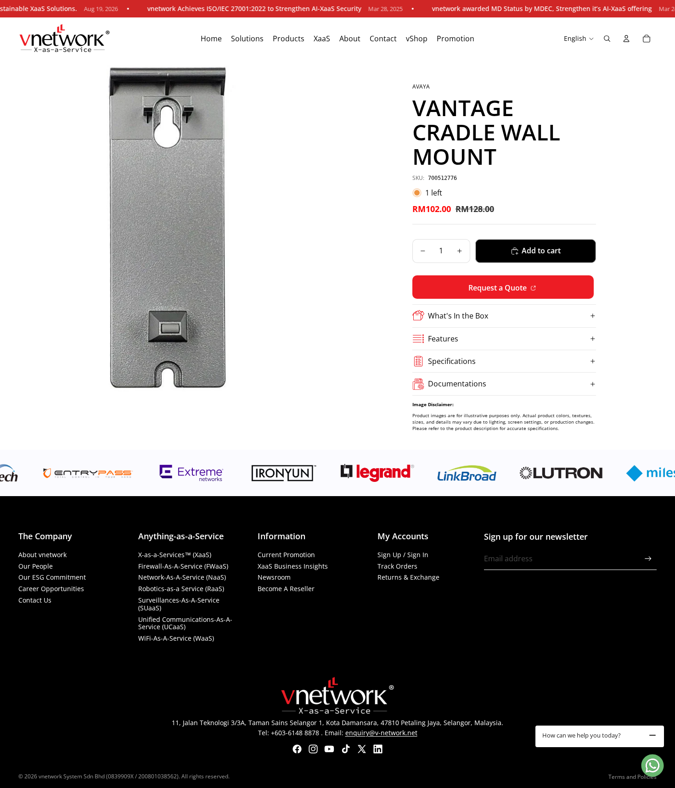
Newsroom (274, 577)
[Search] (607, 38)
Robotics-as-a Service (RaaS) (181, 588)
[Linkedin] (377, 748)
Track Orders (397, 566)
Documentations (457, 384)
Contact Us (34, 600)
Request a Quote (498, 288)
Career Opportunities (51, 588)
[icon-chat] (652, 765)
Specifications (452, 361)
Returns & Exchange (408, 577)
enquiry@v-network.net (381, 732)
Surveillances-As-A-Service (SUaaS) (178, 604)
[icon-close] (652, 735)
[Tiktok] (345, 748)
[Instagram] (313, 748)
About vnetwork (42, 554)
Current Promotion (286, 554)
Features (443, 339)
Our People (35, 566)
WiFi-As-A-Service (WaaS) (176, 638)
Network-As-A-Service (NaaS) (182, 577)
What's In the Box (458, 316)
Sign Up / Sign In (402, 554)
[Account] (626, 38)
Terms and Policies (632, 777)
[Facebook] (297, 748)
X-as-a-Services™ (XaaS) (174, 554)
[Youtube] (329, 748)
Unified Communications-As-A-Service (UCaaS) (185, 623)
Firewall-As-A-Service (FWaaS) (183, 566)
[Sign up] (648, 558)
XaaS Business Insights (293, 566)
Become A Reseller (286, 588)
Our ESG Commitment (52, 577)
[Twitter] (361, 748)
